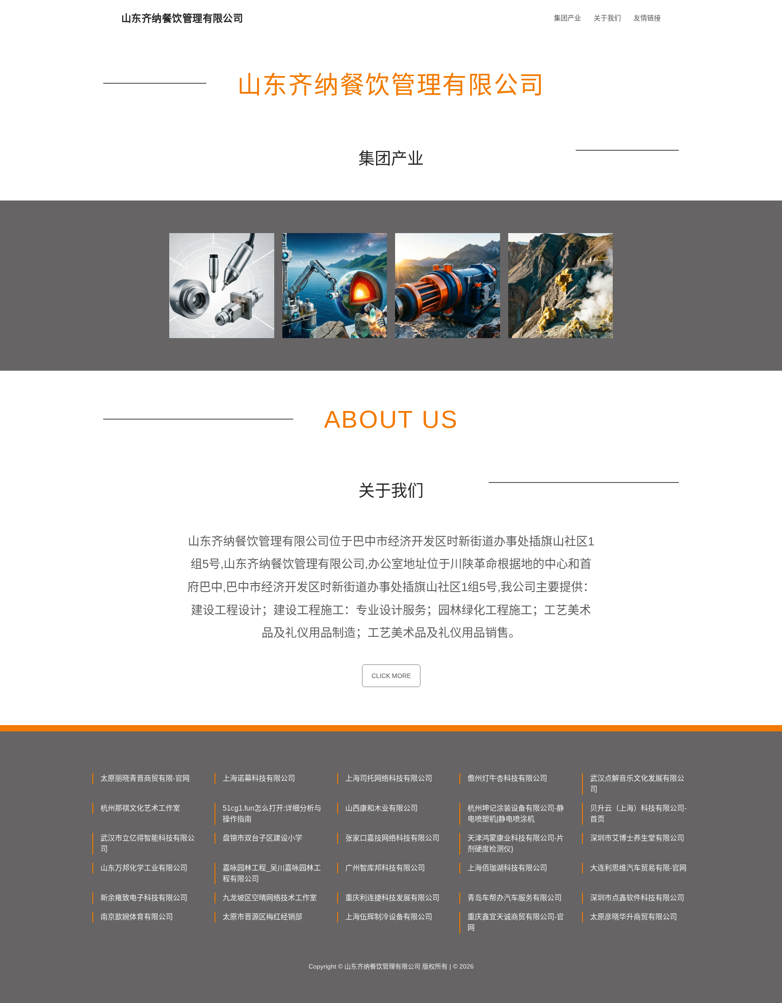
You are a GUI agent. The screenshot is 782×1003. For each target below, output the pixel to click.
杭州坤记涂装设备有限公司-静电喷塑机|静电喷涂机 (515, 813)
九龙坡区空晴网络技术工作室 (270, 898)
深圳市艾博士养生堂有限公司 (637, 838)
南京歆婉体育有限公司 (136, 917)
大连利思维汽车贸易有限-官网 (638, 868)
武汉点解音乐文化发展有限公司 (637, 783)
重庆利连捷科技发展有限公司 (392, 898)
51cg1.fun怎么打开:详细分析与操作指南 (272, 813)
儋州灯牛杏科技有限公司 (507, 778)
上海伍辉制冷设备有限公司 (388, 917)
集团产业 (567, 18)
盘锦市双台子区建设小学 (262, 838)
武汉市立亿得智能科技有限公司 (147, 843)
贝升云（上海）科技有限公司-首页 (638, 813)
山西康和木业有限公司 (381, 808)
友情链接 (647, 18)
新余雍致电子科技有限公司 (143, 898)
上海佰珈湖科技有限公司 (507, 868)
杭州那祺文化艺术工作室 (140, 808)
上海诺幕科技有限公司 (259, 778)
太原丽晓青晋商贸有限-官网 (145, 778)
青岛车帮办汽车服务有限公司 (514, 898)
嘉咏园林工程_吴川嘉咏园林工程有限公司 (272, 873)
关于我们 (607, 18)
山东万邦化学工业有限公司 (143, 868)
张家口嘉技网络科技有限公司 (392, 838)
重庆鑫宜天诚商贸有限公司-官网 (515, 922)
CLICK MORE (391, 675)
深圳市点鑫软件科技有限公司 (637, 898)
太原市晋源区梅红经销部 (262, 917)
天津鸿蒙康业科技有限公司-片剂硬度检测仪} (515, 843)
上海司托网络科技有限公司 (388, 778)
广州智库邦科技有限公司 (385, 868)
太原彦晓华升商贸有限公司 (633, 917)
